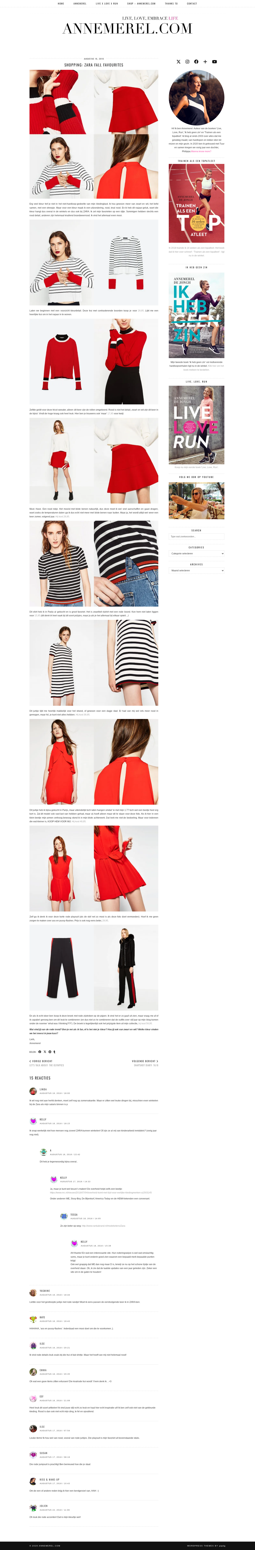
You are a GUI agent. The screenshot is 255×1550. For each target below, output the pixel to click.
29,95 (141, 310)
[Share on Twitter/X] (45, 1051)
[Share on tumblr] (55, 1051)
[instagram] (187, 61)
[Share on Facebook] (40, 1051)
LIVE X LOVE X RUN (107, 3)
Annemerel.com (49, 1546)
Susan (44, 1453)
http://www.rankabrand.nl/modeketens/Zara (103, 1226)
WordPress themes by (206, 1546)
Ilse (42, 1426)
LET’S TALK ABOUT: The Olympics (46, 1063)
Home (61, 3)
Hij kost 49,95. (79, 821)
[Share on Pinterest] (50, 1051)
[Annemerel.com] (127, 24)
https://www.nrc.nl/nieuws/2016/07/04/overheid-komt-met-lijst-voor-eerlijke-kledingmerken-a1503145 (101, 1192)
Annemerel (80, 3)
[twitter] (178, 61)
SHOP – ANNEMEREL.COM (141, 3)
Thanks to (171, 3)
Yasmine (45, 1291)
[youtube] (214, 61)
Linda (43, 1089)
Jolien (44, 1506)
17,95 (110, 413)
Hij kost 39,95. (83, 714)
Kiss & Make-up (50, 1479)
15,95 (37, 615)
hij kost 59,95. (146, 1023)
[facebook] (196, 61)
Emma (43, 1370)
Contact (192, 3)
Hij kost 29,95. (62, 516)
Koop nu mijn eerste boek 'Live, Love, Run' (196, 467)
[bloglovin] (205, 61)
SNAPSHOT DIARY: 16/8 (145, 1063)
